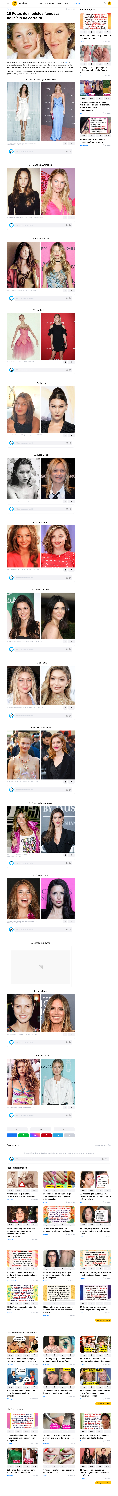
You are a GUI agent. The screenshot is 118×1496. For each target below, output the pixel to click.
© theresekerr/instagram (13, 569)
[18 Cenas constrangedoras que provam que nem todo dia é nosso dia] (59, 1421)
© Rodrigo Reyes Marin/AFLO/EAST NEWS (31, 569)
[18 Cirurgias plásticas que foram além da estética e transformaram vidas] (95, 1214)
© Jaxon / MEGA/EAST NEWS (26, 362)
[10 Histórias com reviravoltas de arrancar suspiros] (22, 1293)
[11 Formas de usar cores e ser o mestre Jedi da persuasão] (22, 1456)
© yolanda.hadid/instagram (14, 435)
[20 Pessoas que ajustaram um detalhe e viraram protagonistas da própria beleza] (95, 1180)
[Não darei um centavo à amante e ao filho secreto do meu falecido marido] (59, 1293)
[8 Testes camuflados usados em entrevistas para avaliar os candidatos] (22, 1376)
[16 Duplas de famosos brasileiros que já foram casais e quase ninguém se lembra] (95, 1376)
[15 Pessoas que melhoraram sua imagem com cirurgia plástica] (59, 1376)
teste (66, 62)
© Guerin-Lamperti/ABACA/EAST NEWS (17, 855)
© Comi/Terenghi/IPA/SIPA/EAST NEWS (31, 501)
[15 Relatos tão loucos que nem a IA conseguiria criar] (95, 21)
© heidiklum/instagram (12, 1034)
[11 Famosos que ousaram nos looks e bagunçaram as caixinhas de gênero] (95, 1456)
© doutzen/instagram (12, 1107)
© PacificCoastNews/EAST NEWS (33, 641)
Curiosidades (84, 145)
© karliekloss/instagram (13, 362)
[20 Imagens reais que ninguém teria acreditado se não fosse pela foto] (95, 54)
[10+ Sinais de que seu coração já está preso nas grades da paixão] (22, 1345)
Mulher (45, 1202)
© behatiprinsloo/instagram (14, 290)
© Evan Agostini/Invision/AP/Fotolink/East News (31, 217)
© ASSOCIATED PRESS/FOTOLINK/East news (18, 143)
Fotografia (10, 1239)
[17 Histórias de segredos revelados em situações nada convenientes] (95, 1258)
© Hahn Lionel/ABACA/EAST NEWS (28, 1034)
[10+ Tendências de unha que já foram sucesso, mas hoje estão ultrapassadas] (59, 1180)
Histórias (46, 1234)
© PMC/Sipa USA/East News (28, 290)
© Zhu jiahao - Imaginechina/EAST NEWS (31, 435)
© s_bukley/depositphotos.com (14, 707)
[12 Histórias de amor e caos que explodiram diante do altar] (95, 1421)
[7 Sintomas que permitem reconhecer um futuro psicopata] (22, 1180)
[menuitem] (40, 3)
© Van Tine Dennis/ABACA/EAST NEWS (33, 707)
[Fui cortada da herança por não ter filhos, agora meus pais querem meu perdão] (22, 1421)
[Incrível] (20, 3)
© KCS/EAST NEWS (33, 781)
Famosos (9, 9)
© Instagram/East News (13, 217)
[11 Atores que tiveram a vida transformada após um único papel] (95, 1345)
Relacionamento (11, 1280)
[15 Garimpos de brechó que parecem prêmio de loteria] (95, 125)
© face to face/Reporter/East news (15, 641)
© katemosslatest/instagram (14, 501)
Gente (82, 41)
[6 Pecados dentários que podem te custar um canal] (59, 1456)
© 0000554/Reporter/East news (26, 1107)
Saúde (45, 1475)
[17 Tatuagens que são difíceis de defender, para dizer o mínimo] (59, 1345)
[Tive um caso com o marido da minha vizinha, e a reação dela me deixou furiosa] (22, 1258)
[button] (17, 1129)
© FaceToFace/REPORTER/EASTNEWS (17, 781)
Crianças (46, 1315)
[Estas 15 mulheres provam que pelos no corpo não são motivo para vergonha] (59, 1258)
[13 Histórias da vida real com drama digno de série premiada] (95, 1293)
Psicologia (10, 1199)
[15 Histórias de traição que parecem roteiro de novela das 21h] (59, 1214)
